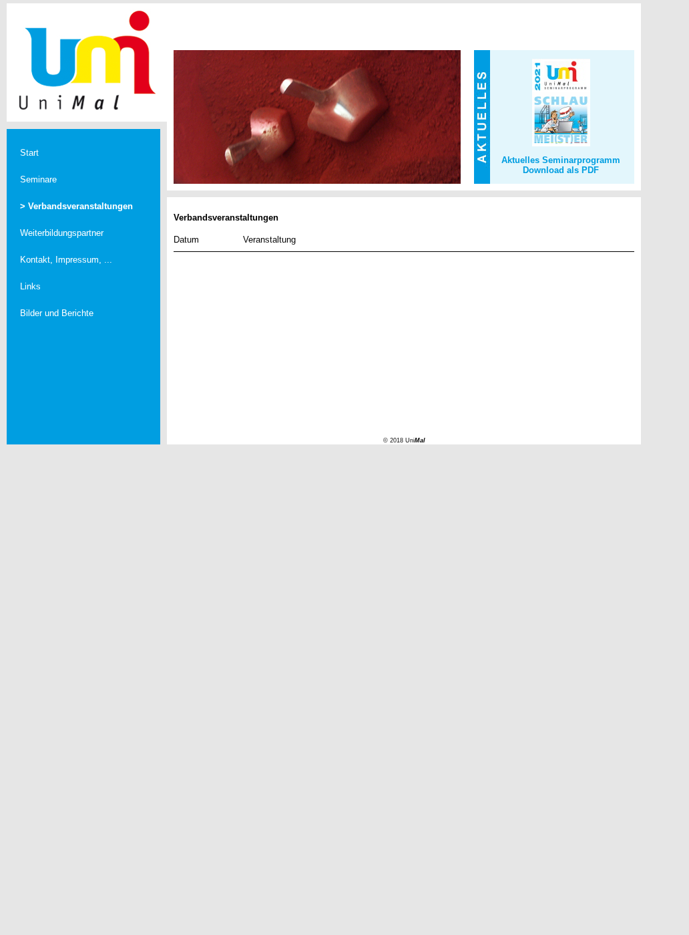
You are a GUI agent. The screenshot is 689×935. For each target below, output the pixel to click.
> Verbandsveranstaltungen (76, 206)
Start (29, 153)
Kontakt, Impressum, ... (66, 260)
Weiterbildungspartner (61, 233)
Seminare (38, 179)
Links (30, 286)
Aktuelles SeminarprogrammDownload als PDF (560, 165)
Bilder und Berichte (56, 313)
